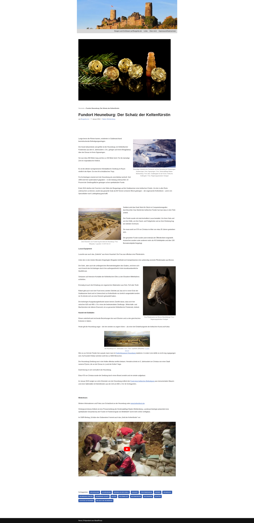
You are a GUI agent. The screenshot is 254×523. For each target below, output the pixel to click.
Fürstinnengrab (146, 492)
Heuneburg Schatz (102, 496)
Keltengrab (148, 496)
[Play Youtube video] (127, 449)
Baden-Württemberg (108, 119)
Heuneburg (167, 492)
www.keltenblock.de (138, 403)
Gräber (157, 492)
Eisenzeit (135, 492)
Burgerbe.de (85, 119)
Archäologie (94, 492)
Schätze (158, 496)
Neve (80, 520)
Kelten (114, 496)
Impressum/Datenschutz (167, 31)
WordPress (98, 520)
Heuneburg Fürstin (86, 496)
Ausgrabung (106, 492)
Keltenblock (123, 496)
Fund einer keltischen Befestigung (142, 381)
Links (146, 31)
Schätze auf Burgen (86, 500)
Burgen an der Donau (121, 492)
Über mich (153, 31)
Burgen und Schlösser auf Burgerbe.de (128, 31)
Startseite (81, 108)
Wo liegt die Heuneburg (104, 500)
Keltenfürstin (136, 496)
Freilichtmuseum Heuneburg (126, 353)
